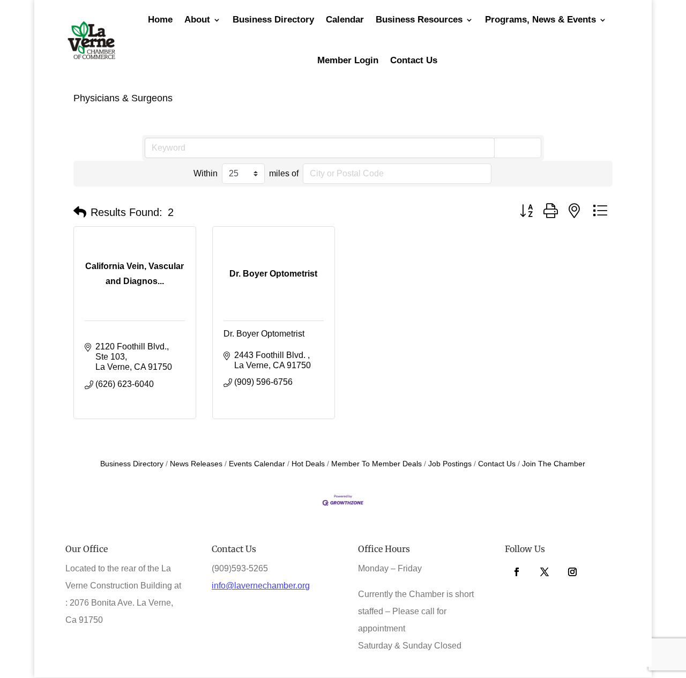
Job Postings (450, 464)
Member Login (347, 60)
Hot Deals (308, 464)
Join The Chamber (553, 464)
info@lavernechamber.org (261, 585)
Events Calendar (257, 464)
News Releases (196, 464)
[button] (79, 212)
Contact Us (413, 60)
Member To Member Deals (376, 464)
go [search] (522, 147)
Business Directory (131, 464)
